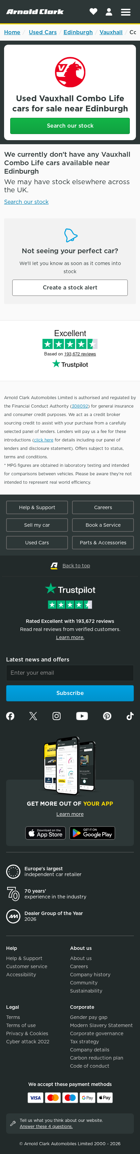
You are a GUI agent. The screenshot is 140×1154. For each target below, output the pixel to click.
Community (84, 982)
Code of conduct (89, 1066)
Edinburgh (78, 32)
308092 (80, 406)
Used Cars (43, 32)
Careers (103, 507)
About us (81, 958)
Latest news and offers (37, 659)
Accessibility (21, 974)
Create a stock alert (70, 287)
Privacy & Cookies (27, 1033)
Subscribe (70, 693)
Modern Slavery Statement (101, 1025)
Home (12, 32)
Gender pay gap (88, 1017)
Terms (13, 1017)
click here (43, 439)
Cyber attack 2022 (27, 1041)
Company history (90, 974)
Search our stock (70, 126)
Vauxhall (111, 32)
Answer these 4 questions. (46, 1126)
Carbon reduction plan (96, 1058)
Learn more (70, 814)
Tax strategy (84, 1041)
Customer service (26, 966)
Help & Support (37, 507)
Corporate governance (96, 1033)
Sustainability (86, 991)
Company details (89, 1049)
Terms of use (21, 1025)
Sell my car (37, 525)
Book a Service (103, 525)
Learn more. (70, 637)
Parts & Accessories (103, 542)
